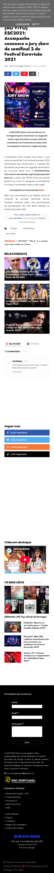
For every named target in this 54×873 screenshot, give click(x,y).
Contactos (10, 821)
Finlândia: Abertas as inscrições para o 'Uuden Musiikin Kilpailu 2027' (36, 625)
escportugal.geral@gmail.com (20, 773)
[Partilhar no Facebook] (7, 74)
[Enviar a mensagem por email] (32, 74)
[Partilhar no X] (16, 74)
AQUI (41, 190)
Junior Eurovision (13, 804)
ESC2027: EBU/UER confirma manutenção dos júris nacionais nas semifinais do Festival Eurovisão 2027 (36, 642)
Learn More (22, 24)
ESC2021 (14, 228)
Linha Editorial (12, 813)
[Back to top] (47, 866)
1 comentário (12, 351)
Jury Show (11, 234)
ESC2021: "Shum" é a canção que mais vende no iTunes (26, 242)
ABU (8, 807)
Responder (17, 372)
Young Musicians (13, 797)
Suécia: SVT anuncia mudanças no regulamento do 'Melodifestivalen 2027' (37, 656)
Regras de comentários (16, 824)
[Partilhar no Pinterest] (24, 74)
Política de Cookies (15, 828)
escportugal (28, 228)
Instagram (34, 218)
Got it (35, 24)
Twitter (25, 218)
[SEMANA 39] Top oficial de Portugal (25, 616)
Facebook (18, 218)
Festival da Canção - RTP (17, 793)
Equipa (9, 817)
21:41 (26, 361)
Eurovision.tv (11, 800)
